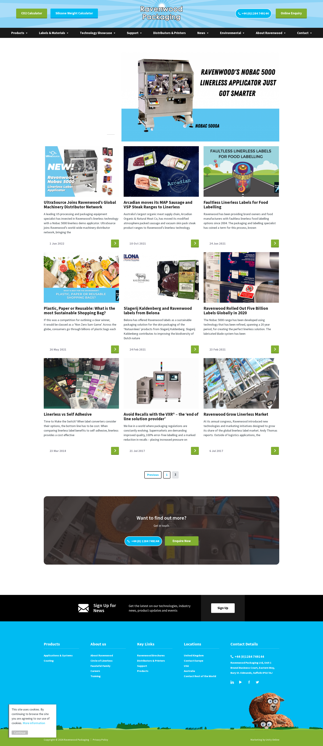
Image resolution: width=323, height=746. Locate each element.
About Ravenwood (269, 33)
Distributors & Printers (169, 33)
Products (17, 33)
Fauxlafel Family (100, 666)
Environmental (230, 33)
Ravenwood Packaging (161, 13)
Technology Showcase (96, 33)
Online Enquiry (291, 13)
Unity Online (272, 739)
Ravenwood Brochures (151, 655)
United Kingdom (194, 655)
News (201, 33)
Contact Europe (193, 660)
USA (186, 666)
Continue (19, 733)
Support (132, 33)
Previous (153, 475)
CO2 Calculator (31, 13)
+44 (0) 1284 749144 (145, 541)
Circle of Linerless (102, 660)
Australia (189, 671)
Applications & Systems (58, 655)
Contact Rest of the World (200, 676)
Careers (95, 671)
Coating (49, 660)
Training (96, 676)
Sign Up (223, 608)
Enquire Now (182, 541)
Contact (303, 33)
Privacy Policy (100, 739)
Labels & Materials (52, 33)
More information (34, 723)
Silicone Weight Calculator (74, 13)
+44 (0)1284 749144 (255, 13)
